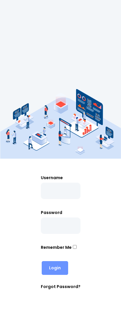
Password (51, 212)
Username (52, 178)
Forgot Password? (60, 287)
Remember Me (56, 247)
